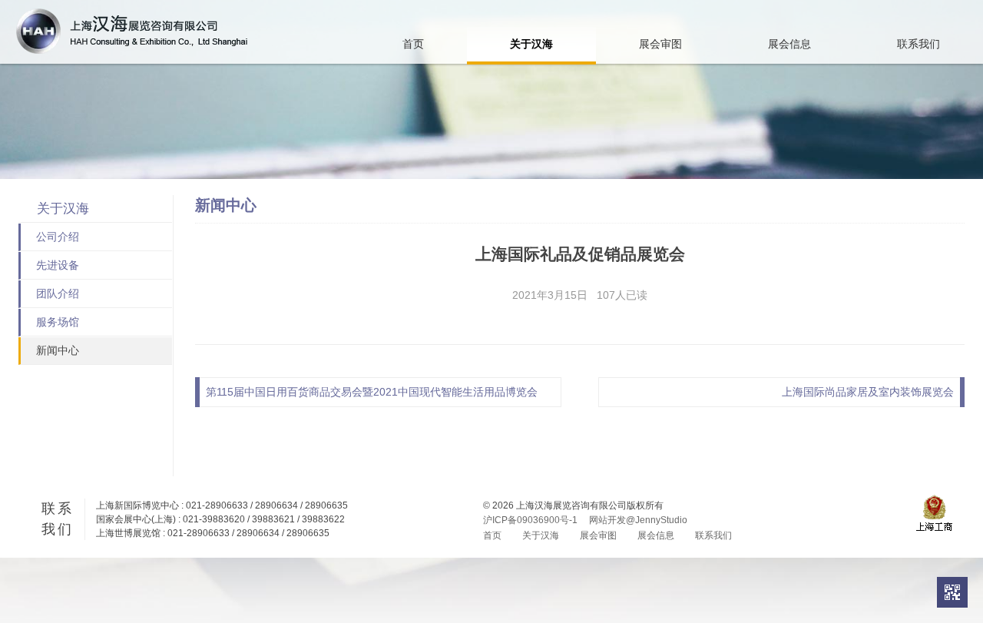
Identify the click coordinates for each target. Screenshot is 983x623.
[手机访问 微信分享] (952, 592)
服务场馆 (57, 322)
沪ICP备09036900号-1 (530, 520)
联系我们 (918, 44)
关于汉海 (531, 44)
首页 (413, 44)
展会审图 (660, 44)
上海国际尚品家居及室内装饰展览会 (868, 392)
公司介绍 (57, 236)
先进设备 (57, 265)
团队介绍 (57, 293)
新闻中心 (57, 350)
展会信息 (789, 44)
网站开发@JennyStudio (638, 520)
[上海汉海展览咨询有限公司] (131, 31)
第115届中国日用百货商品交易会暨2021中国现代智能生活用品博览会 (372, 392)
